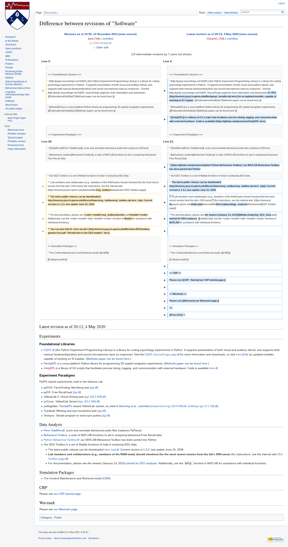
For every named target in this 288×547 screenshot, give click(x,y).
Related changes (17, 133)
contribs (107, 38)
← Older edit (100, 47)
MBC (8, 56)
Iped (90, 38)
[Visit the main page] (17, 15)
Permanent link (16, 145)
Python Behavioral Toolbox (60, 439)
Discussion (50, 12)
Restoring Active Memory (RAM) (14, 73)
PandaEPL (50, 363)
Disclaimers (93, 538)
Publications (11, 60)
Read (202, 12)
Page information (17, 149)
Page (39, 12)
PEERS (9, 78)
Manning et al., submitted (134, 406)
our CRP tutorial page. (68, 493)
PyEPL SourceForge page (161, 354)
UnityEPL (49, 368)
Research (10, 37)
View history (231, 12)
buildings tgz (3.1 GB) (201, 406)
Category (46, 517)
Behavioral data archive (18, 88)
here (239, 354)
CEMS (8, 52)
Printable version (17, 141)
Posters (9, 63)
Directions (10, 44)
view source (128, 34)
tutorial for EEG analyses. (142, 463)
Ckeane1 (212, 38)
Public (58, 517)
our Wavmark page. (66, 509)
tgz (93, 387)
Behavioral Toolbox (55, 435)
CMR (106, 478)
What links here (16, 130)
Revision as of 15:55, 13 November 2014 (91, 34)
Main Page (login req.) (17, 119)
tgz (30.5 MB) (87, 401)
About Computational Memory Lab (70, 538)
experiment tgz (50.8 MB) (168, 406)
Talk (97, 38)
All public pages (13, 108)
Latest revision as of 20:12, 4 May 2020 (213, 34)
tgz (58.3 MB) (93, 396)
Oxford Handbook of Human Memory (16, 83)
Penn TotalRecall (54, 430)
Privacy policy (45, 538)
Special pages (15, 137)
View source (214, 12)
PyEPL (48, 349)
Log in (281, 3)
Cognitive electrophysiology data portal (17, 95)
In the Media (11, 41)
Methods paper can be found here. (108, 358)
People (9, 67)
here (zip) (110, 449)
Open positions (13, 48)
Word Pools (11, 105)
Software (10, 101)
